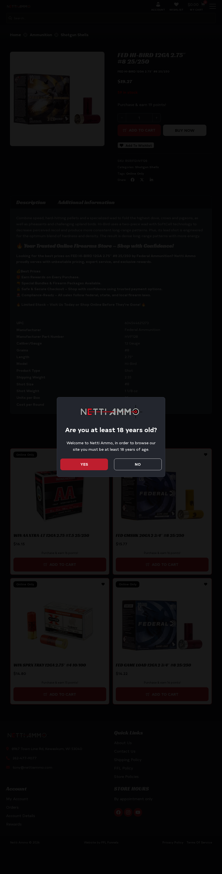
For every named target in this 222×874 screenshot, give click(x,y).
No (138, 464)
